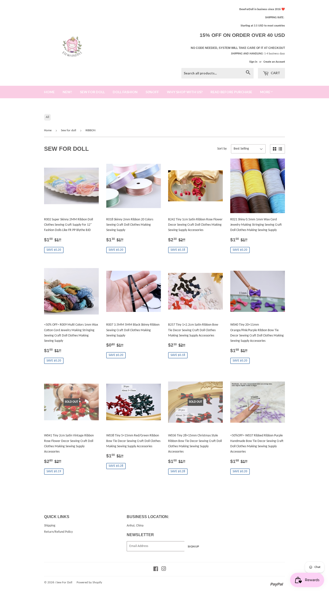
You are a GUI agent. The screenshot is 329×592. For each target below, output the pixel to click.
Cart (275, 73)
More (265, 92)
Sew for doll (92, 92)
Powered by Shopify (89, 582)
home (49, 92)
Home (48, 130)
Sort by (222, 149)
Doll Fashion (125, 92)
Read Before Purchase (231, 92)
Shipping (49, 525)
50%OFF (152, 92)
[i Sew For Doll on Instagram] (163, 570)
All (47, 117)
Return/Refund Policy (58, 532)
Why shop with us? (185, 92)
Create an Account (274, 61)
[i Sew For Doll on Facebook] (155, 570)
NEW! (67, 92)
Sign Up (193, 546)
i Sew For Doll (63, 582)
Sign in (253, 61)
